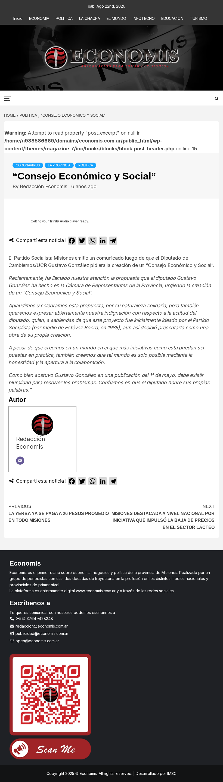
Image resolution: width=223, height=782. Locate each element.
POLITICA (64, 18)
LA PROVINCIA (59, 165)
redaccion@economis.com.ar (41, 626)
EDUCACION (172, 18)
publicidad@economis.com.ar (41, 633)
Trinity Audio (59, 221)
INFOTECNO (144, 18)
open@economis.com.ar (36, 640)
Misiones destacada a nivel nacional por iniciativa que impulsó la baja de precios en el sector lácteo (163, 517)
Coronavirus (28, 165)
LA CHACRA (89, 18)
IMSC (171, 773)
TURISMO (198, 18)
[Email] (20, 461)
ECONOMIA (39, 18)
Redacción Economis (44, 186)
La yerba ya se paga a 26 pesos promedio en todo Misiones (58, 513)
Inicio (18, 18)
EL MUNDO (116, 18)
